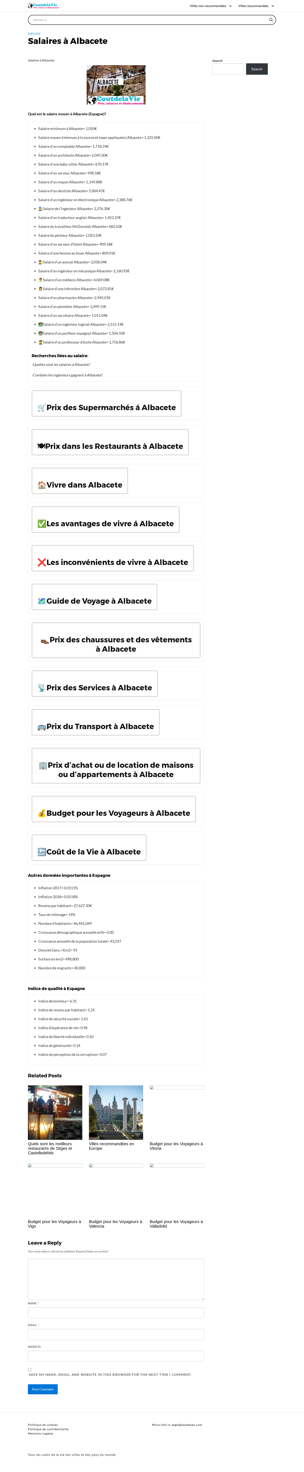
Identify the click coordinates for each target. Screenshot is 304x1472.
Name (33, 1303)
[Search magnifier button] (271, 20)
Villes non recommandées (208, 6)
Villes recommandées (253, 6)
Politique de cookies (43, 1424)
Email (33, 1325)
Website (34, 1347)
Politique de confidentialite (48, 1429)
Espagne (34, 33)
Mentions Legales (40, 1433)
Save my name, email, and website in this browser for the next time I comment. (110, 1374)
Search (217, 60)
